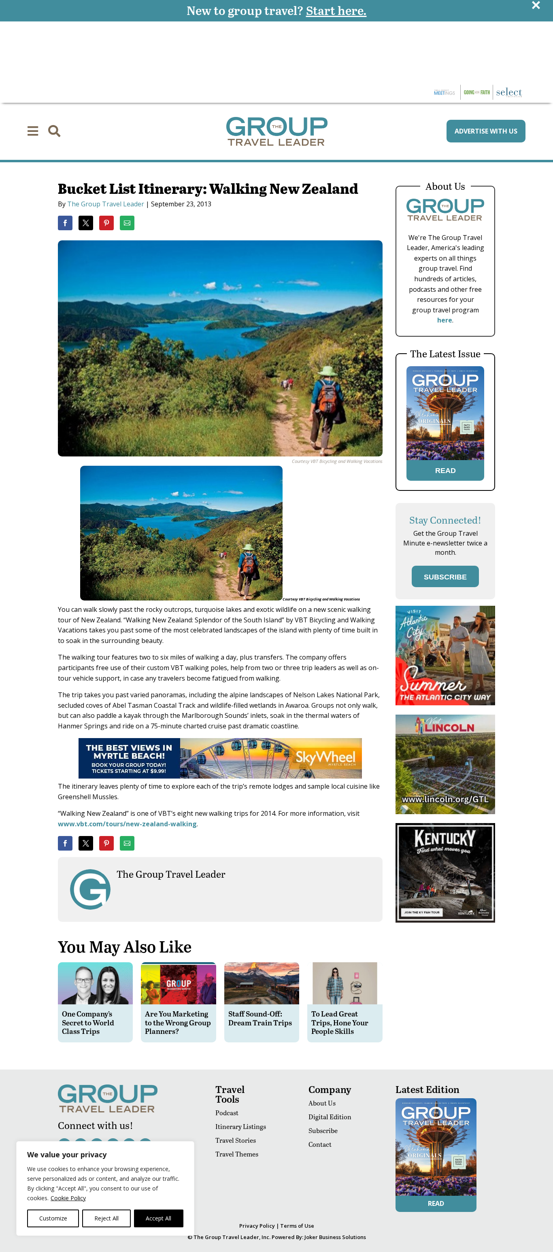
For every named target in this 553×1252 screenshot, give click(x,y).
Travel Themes (236, 1154)
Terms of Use (297, 1225)
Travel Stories (235, 1140)
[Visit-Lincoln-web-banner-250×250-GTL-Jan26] (445, 812)
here (444, 320)
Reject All (106, 1218)
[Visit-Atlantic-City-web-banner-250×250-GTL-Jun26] (445, 703)
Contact (320, 1144)
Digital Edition (329, 1116)
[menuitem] (33, 131)
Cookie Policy (68, 1198)
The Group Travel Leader (105, 203)
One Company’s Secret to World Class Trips (88, 1022)
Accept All (158, 1218)
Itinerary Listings (240, 1126)
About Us (322, 1103)
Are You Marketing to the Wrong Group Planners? (178, 1022)
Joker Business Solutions (335, 1237)
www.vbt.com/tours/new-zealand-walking (127, 823)
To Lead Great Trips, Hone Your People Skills (339, 1022)
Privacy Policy (257, 1225)
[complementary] (105, 1188)
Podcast (226, 1112)
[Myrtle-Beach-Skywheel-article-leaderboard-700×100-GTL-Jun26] (220, 776)
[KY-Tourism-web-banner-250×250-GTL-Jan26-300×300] (445, 920)
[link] (65, 223)
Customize (53, 1218)
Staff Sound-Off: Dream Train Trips (260, 1017)
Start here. (336, 10)
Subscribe (323, 1130)
